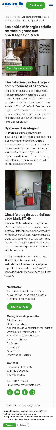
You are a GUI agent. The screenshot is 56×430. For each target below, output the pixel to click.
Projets (16, 16)
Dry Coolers (13, 343)
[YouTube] (17, 392)
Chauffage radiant (17, 323)
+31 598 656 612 (20, 380)
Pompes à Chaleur (17, 339)
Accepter (9, 425)
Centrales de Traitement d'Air (23, 331)
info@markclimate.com (27, 384)
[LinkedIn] (10, 392)
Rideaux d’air (14, 347)
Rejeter (23, 425)
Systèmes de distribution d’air (23, 335)
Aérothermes (14, 320)
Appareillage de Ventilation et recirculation (30, 327)
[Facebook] (25, 392)
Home (8, 16)
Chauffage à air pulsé (18, 68)
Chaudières (13, 351)
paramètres (38, 419)
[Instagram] (32, 392)
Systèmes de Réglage (19, 354)
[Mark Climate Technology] (12, 5)
